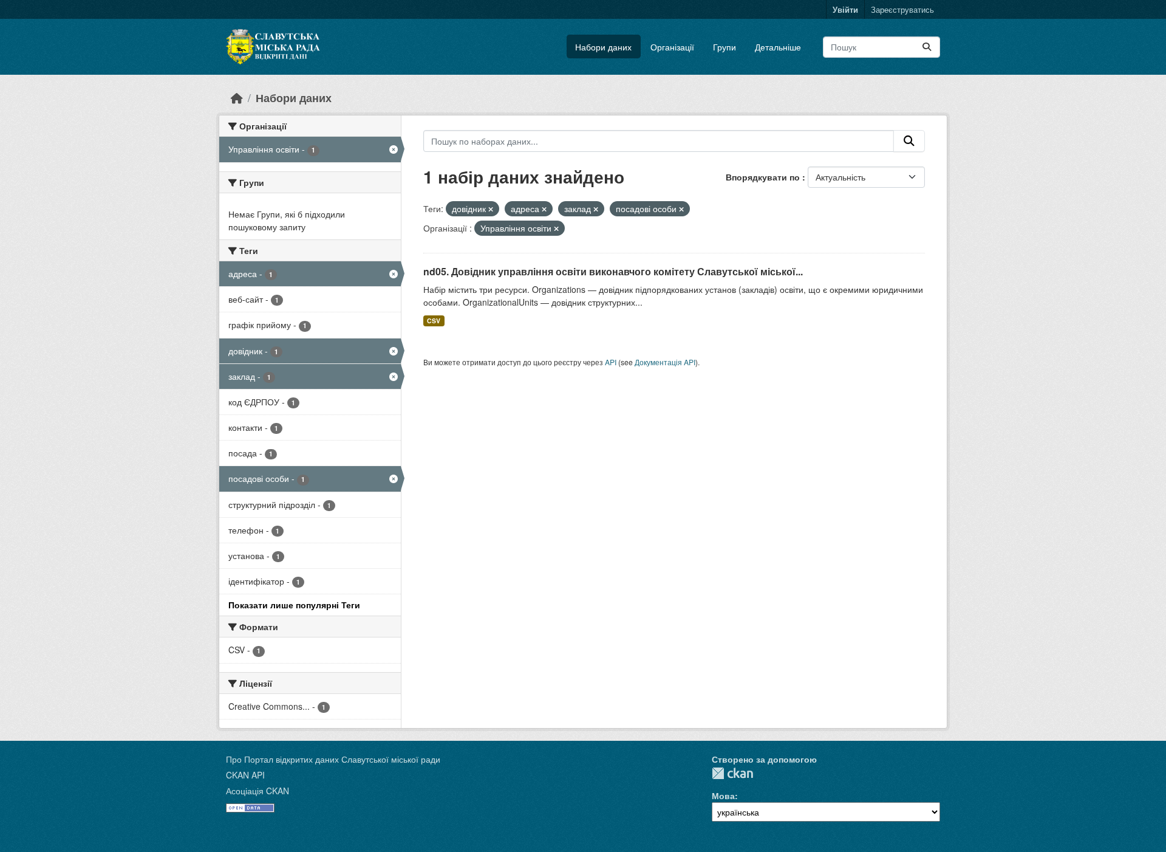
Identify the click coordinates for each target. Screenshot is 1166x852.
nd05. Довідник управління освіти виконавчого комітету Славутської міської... (613, 271)
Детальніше (778, 47)
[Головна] (237, 97)
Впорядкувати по (764, 177)
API (610, 362)
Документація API (665, 362)
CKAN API (245, 775)
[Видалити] (490, 209)
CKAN (732, 773)
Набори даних (603, 47)
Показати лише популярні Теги (294, 605)
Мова (723, 795)
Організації (672, 47)
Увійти (845, 9)
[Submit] (927, 47)
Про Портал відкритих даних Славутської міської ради (333, 759)
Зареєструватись (902, 9)
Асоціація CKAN (257, 791)
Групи (724, 47)
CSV (433, 320)
